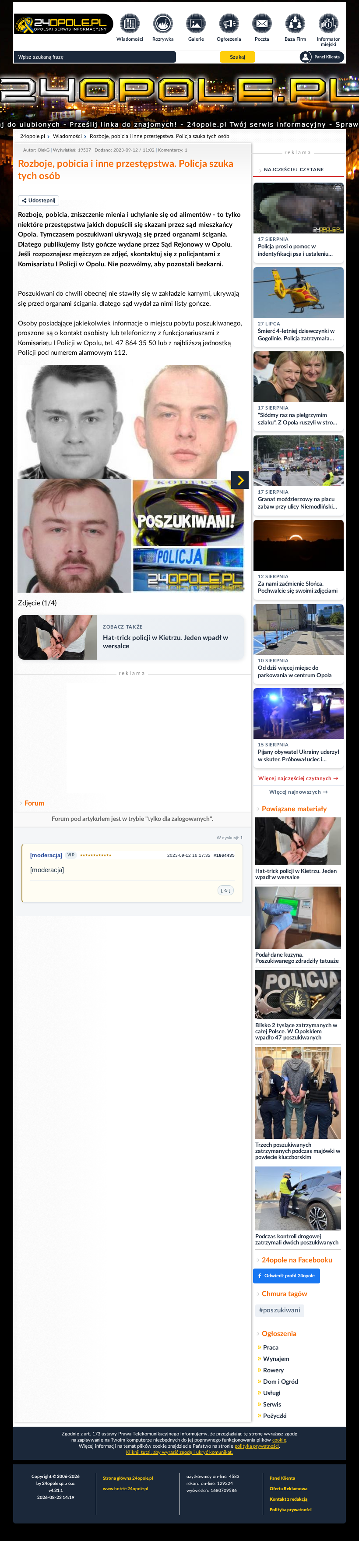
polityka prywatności (257, 1446)
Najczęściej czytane (294, 169)
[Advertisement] (132, 738)
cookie (279, 1440)
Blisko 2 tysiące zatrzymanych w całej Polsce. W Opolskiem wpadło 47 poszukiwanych (296, 1032)
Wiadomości (67, 136)
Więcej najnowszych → (298, 792)
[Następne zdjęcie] (240, 480)
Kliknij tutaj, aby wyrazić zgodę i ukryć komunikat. (179, 1452)
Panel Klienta (282, 1478)
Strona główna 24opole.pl (128, 1478)
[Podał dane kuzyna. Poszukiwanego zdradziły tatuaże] (298, 918)
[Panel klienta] (322, 57)
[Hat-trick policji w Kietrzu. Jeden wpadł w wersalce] (298, 841)
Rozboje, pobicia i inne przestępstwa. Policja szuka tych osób (159, 136)
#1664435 (224, 855)
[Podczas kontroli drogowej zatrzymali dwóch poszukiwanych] (298, 1199)
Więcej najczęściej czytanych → (298, 778)
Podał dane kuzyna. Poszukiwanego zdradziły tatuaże (297, 958)
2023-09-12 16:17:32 (189, 855)
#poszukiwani (279, 1310)
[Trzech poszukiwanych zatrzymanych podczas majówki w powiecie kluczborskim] (298, 1093)
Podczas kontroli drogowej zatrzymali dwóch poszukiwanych (296, 1240)
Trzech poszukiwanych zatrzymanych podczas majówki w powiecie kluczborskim (297, 1151)
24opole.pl (32, 136)
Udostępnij (41, 201)
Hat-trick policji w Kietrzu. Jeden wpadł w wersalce (296, 874)
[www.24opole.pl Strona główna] (63, 31)
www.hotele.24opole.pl (125, 1489)
